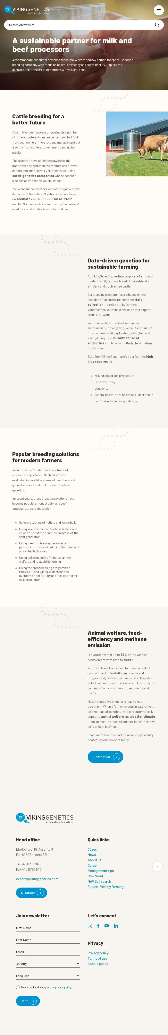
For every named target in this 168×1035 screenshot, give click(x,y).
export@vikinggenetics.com (37, 879)
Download (95, 876)
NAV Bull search (99, 881)
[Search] (157, 25)
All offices (28, 893)
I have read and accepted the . (46, 987)
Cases (92, 849)
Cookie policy (98, 963)
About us (94, 860)
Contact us (101, 757)
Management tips (101, 870)
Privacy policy (98, 953)
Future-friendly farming (105, 886)
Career (93, 865)
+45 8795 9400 (31, 864)
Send (24, 1001)
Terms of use (97, 958)
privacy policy (63, 987)
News (92, 854)
